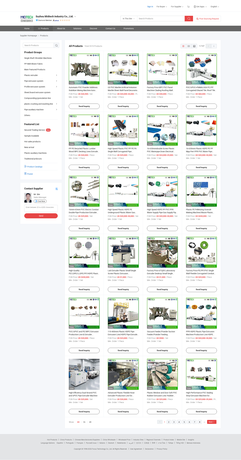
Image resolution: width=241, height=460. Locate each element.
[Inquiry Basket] (188, 6)
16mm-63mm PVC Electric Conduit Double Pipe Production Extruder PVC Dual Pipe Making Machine (84, 212)
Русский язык (91, 443)
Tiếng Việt (180, 443)
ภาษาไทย (161, 443)
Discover (93, 28)
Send (41, 215)
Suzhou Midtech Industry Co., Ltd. (54, 16)
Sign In (150, 6)
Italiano (102, 443)
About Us (61, 28)
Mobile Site (181, 440)
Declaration (149, 449)
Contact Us (110, 28)
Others (27, 115)
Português (70, 443)
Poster (30, 174)
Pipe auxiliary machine (34, 109)
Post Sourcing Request (209, 18)
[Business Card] (57, 189)
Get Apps (200, 6)
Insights (191, 440)
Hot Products (52, 440)
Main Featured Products (34, 69)
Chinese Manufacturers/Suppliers (87, 440)
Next (211, 421)
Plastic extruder (31, 75)
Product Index (168, 440)
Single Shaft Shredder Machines (38, 58)
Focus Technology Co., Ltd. (102, 449)
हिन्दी (153, 443)
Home (26, 28)
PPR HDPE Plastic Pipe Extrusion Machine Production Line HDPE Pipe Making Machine (200, 334)
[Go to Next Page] (214, 46)
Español (60, 443)
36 (84, 422)
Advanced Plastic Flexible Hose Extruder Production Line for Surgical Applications (121, 395)
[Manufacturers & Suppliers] (38, 5)
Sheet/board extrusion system (37, 92)
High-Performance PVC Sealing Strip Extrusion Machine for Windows (199, 395)
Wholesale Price (124, 440)
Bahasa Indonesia (193, 443)
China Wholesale (109, 440)
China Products (66, 440)
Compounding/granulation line (37, 98)
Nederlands (121, 443)
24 (78, 422)
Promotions (129, 28)
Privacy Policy (162, 449)
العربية (131, 443)
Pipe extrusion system (33, 81)
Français (80, 443)
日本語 (146, 443)
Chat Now (41, 201)
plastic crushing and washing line (38, 103)
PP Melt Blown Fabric (33, 63)
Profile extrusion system (34, 86)
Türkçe (170, 443)
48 (90, 422)
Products (45, 28)
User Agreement (136, 449)
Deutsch (111, 443)
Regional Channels (153, 440)
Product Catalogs (34, 166)
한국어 (138, 443)
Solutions (77, 28)
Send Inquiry (84, 106)
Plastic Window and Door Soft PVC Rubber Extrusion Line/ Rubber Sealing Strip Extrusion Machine (162, 395)
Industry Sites (138, 440)
